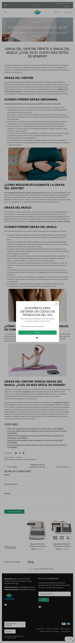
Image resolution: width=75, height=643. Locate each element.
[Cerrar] (56, 304)
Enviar (37, 332)
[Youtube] (37, 338)
